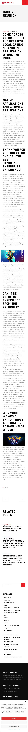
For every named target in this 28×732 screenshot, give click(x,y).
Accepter (14, 718)
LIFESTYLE (7, 600)
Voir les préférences (14, 726)
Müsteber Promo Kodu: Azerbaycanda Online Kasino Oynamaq (12, 528)
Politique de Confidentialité (10, 691)
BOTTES (6, 618)
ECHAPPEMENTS (8, 642)
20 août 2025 (6, 31)
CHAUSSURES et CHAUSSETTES (13, 610)
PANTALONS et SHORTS (11, 613)
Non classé (14, 31)
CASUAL (5, 605)
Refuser (14, 722)
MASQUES (6, 628)
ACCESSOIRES (7, 597)
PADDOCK (6, 647)
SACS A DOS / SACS (9, 602)
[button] (26, 701)
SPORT (5, 615)
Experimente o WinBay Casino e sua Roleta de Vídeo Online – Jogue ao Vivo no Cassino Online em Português (14, 560)
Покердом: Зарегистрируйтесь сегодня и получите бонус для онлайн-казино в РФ (13, 543)
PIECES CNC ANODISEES (11, 649)
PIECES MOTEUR (8, 652)
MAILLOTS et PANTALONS (11, 625)
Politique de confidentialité (14, 729)
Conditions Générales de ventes (11, 688)
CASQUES (6, 620)
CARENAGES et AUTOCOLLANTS (13, 657)
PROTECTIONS (8, 630)
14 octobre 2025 (7, 537)
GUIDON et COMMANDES (11, 644)
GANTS (6, 623)
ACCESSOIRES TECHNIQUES (11, 635)
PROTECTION (7, 654)
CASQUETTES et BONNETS (11, 608)
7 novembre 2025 (7, 524)
